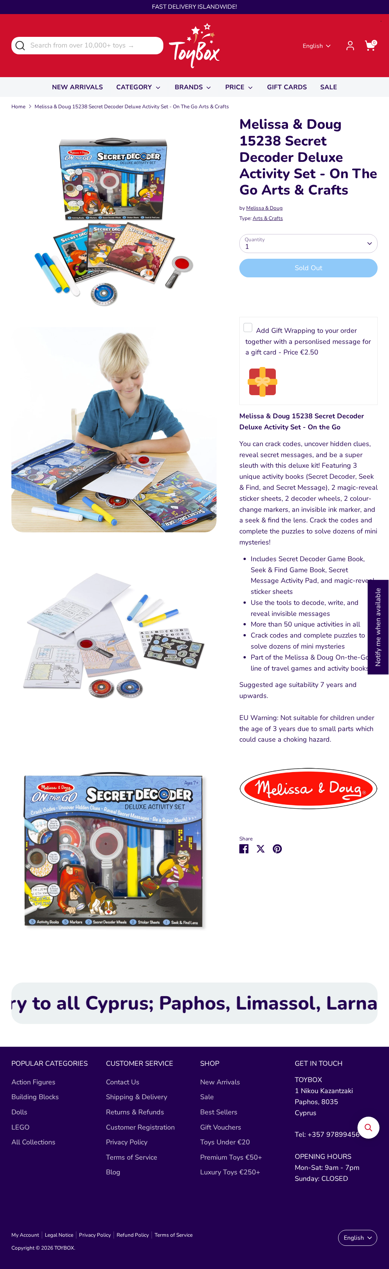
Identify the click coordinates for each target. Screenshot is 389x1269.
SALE (328, 87)
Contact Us (122, 1082)
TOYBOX (64, 1248)
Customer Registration (140, 1127)
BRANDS (190, 87)
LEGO (20, 1127)
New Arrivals (220, 1082)
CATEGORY (135, 87)
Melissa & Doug (264, 208)
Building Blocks (35, 1096)
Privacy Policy (126, 1142)
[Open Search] (19, 45)
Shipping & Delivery (136, 1096)
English (313, 46)
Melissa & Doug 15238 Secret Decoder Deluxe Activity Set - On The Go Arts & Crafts (132, 106)
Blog (113, 1172)
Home (18, 106)
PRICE (235, 87)
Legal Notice (59, 1235)
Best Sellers (218, 1112)
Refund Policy (133, 1235)
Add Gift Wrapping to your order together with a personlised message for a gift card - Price (308, 341)
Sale (207, 1096)
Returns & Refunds (135, 1112)
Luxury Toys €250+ (230, 1172)
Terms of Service (131, 1157)
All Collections (33, 1142)
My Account (25, 1235)
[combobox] (87, 45)
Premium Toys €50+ (231, 1157)
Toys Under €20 (225, 1142)
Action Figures (33, 1082)
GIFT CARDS (287, 87)
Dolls (19, 1112)
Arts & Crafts (268, 218)
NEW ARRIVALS (77, 87)
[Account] (350, 45)
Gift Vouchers (220, 1127)
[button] (368, 1128)
